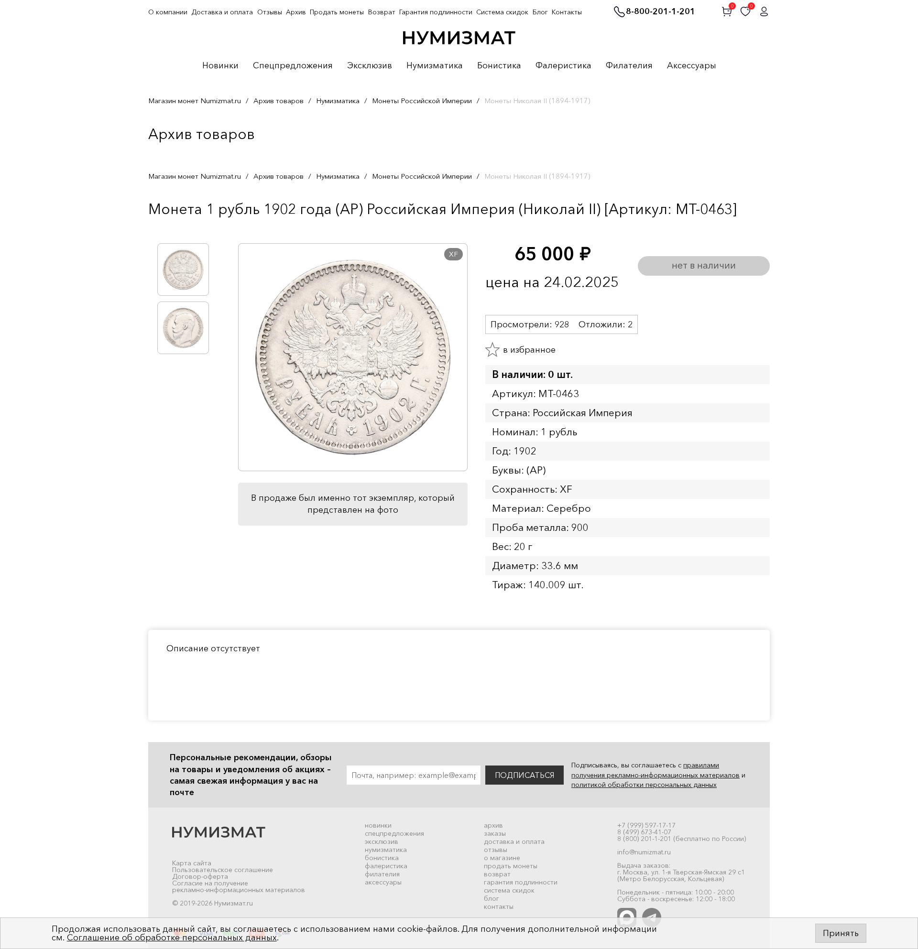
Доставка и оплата (222, 12)
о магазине (502, 857)
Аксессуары (691, 66)
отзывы (495, 849)
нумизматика (386, 849)
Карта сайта (191, 863)
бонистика (382, 857)
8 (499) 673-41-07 (644, 832)
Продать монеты (337, 12)
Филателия (629, 66)
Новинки (220, 66)
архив (493, 825)
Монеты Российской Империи (422, 100)
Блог (540, 12)
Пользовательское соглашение (222, 869)
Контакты (567, 12)
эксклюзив (381, 841)
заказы (495, 833)
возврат (497, 874)
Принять (841, 933)
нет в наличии (704, 265)
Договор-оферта (200, 876)
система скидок (509, 890)
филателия (382, 874)
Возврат (381, 12)
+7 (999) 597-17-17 (646, 825)
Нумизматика (434, 66)
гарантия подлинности (520, 882)
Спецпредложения (293, 66)
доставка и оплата (514, 841)
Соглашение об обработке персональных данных (172, 937)
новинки (378, 825)
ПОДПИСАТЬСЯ (524, 775)
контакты (499, 906)
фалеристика (386, 866)
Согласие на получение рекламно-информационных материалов (238, 886)
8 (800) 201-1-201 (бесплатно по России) (681, 838)
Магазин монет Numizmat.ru (194, 100)
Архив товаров (278, 100)
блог (491, 898)
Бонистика (499, 66)
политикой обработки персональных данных (644, 784)
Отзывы (269, 12)
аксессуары (383, 882)
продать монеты (510, 866)
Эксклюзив (369, 66)
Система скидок (502, 12)
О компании (167, 12)
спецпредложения (394, 833)
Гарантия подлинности (435, 12)
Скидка (169, 229)
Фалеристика (563, 66)
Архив (296, 12)
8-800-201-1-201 (660, 12)
